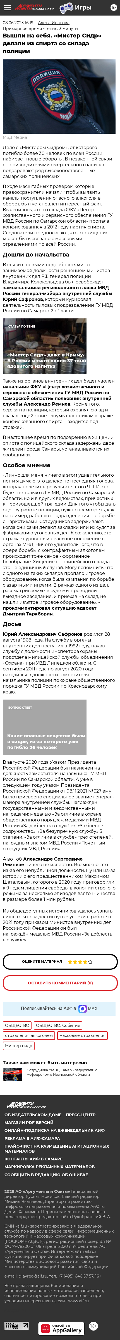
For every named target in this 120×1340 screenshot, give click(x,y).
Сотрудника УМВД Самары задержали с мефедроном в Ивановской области (62, 1072)
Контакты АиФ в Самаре (33, 1159)
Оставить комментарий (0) (60, 983)
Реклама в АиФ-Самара (32, 1138)
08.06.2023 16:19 (18, 22)
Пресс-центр (80, 1114)
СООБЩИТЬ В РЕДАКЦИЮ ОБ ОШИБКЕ (46, 1174)
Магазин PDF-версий (29, 1122)
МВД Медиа (15, 137)
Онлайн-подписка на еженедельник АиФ (54, 1130)
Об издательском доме (32, 1114)
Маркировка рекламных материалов (49, 1166)
